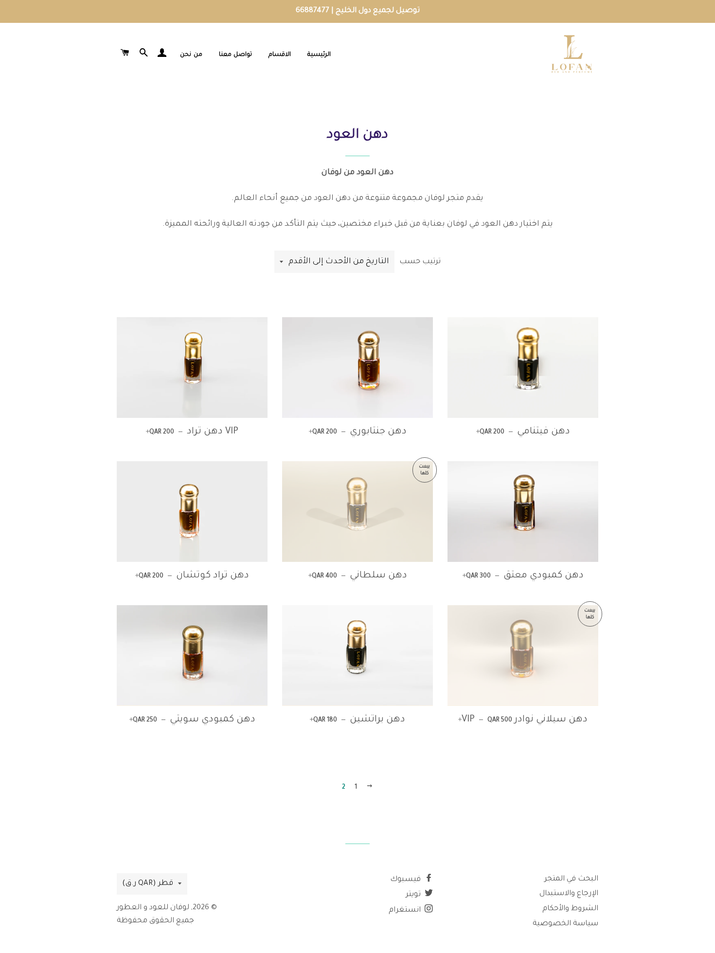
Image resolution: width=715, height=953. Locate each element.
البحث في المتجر (571, 879)
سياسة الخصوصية (565, 924)
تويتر (414, 895)
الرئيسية (319, 55)
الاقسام (279, 55)
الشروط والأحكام (570, 909)
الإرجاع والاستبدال (568, 894)
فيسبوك (406, 880)
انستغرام (406, 910)
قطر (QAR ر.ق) (147, 884)
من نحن (191, 55)
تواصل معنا (235, 55)
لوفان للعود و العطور (153, 908)
